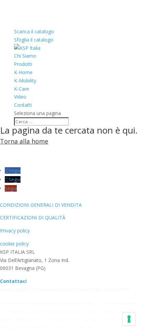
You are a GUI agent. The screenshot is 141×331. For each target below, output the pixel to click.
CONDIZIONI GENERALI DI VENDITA (41, 205)
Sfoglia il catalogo (33, 39)
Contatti (23, 105)
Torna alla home (24, 141)
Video (20, 96)
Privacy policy (15, 230)
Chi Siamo (25, 56)
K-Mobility (25, 80)
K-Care (21, 88)
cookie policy (14, 243)
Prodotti (23, 64)
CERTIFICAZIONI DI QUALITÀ (32, 217)
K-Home (23, 72)
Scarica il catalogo (34, 31)
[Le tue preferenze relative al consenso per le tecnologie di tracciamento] (129, 319)
